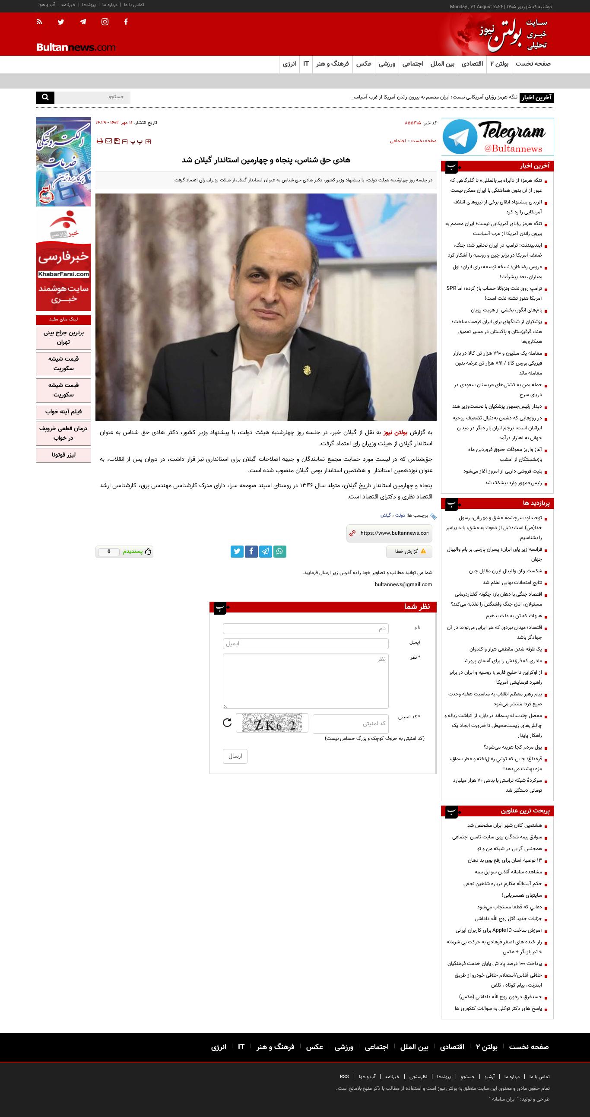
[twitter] (61, 23)
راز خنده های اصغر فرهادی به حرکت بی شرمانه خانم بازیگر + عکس (494, 947)
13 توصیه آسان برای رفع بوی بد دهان (505, 860)
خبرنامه (68, 5)
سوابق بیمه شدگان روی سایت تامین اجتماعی (497, 837)
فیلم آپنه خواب (63, 412)
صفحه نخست (533, 64)
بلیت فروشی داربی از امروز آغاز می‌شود (502, 471)
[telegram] (83, 22)
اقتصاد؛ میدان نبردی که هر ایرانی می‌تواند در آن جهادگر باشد (494, 632)
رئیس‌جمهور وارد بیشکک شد (513, 483)
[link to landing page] (511, 34)
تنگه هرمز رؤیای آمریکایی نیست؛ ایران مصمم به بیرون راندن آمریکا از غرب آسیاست (433, 97)
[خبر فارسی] (63, 260)
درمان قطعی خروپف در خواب (63, 433)
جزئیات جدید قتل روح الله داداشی (508, 919)
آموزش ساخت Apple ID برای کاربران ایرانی (499, 930)
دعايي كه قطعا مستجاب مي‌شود (509, 907)
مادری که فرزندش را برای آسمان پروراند (502, 661)
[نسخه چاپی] (99, 140)
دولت (400, 515)
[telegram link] (265, 552)
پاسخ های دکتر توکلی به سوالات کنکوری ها (498, 1008)
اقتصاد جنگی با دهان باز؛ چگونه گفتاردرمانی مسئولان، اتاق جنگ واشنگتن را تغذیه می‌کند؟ (496, 599)
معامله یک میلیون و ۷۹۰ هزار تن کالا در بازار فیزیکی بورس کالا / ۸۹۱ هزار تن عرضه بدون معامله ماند (497, 363)
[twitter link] (237, 552)
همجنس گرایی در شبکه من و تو (509, 849)
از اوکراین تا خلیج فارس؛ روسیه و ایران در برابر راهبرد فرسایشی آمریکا (495, 677)
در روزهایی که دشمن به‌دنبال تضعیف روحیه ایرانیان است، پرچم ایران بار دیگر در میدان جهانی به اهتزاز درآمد (497, 428)
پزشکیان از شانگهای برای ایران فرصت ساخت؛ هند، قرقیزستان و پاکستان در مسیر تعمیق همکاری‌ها (497, 332)
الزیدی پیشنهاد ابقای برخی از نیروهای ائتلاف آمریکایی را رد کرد (498, 207)
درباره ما (109, 5)
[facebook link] (251, 552)
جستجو (468, 1077)
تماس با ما (134, 5)
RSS (344, 1077)
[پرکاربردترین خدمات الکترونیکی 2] (63, 161)
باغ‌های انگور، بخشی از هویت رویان (506, 310)
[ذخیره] (117, 141)
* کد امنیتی (409, 717)
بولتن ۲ (499, 64)
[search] (45, 98)
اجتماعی (398, 141)
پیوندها (89, 5)
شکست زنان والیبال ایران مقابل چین (505, 571)
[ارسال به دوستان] (108, 140)
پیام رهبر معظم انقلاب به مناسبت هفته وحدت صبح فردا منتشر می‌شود (495, 699)
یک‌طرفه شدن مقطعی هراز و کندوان (505, 649)
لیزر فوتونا (64, 455)
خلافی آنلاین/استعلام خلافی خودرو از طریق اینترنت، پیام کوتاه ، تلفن (498, 980)
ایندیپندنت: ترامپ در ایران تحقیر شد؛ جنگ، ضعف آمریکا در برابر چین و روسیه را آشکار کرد (495, 250)
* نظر (415, 657)
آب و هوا (46, 5)
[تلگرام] (497, 136)
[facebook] (125, 22)
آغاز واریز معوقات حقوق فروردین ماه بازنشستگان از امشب (505, 454)
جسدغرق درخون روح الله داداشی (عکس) (500, 997)
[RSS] (42, 22)
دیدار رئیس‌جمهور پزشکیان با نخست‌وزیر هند (497, 406)
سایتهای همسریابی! (522, 895)
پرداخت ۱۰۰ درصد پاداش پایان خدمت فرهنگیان (494, 964)
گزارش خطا (406, 551)
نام (417, 627)
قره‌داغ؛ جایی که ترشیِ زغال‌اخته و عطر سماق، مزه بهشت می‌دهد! (496, 764)
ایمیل (414, 642)
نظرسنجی (418, 1077)
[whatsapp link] (279, 552)
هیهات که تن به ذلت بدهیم (513, 616)
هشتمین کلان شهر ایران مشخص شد (504, 825)
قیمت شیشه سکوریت (63, 364)
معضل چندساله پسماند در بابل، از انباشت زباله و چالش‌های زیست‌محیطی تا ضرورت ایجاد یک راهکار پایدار (493, 725)
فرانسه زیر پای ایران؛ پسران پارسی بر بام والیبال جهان (494, 554)
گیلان (386, 515)
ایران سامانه (504, 1099)
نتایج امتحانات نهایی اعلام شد (512, 583)
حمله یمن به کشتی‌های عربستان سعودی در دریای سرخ (498, 390)
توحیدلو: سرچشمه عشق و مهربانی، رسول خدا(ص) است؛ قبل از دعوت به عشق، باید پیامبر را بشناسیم (494, 528)
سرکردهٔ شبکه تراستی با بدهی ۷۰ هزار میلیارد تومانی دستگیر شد (497, 785)
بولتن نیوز (396, 433)
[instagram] (105, 22)
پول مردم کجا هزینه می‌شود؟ (513, 747)
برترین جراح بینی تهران (64, 337)
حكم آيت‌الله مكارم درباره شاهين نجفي (502, 884)
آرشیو (490, 1077)
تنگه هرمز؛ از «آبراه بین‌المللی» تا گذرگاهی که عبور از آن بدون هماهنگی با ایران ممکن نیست (496, 185)
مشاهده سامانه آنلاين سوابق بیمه (508, 872)
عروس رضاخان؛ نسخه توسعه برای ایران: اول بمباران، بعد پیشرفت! (497, 272)
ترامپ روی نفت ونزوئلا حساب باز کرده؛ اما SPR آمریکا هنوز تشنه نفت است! (494, 293)
